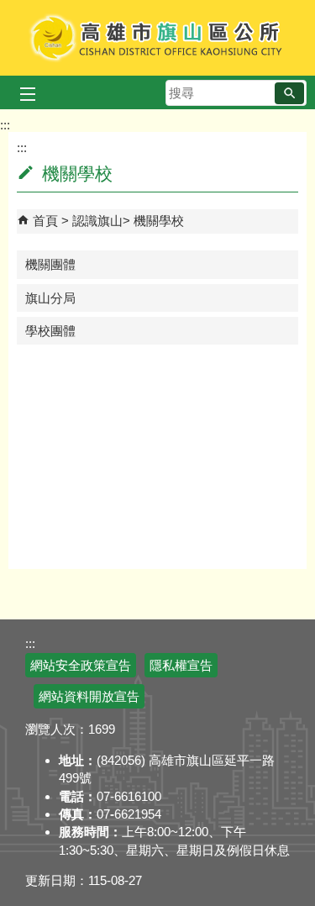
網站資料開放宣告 (89, 696)
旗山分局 (50, 298)
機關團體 (50, 264)
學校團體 (50, 331)
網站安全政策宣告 (80, 665)
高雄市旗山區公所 (157, 38)
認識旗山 (97, 220)
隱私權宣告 (181, 665)
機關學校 (159, 220)
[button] (289, 93)
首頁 (45, 220)
